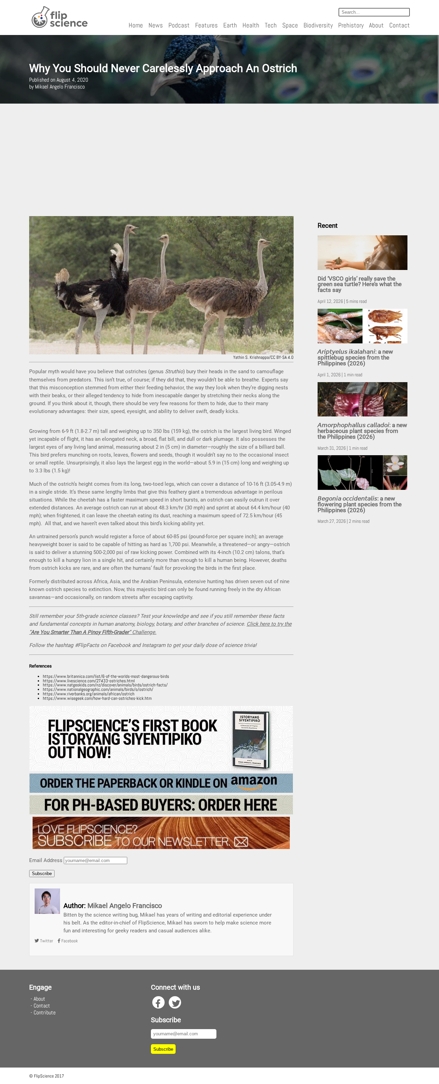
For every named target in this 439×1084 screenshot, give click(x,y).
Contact (399, 25)
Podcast (179, 25)
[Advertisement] (219, 160)
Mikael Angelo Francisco (124, 906)
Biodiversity (318, 25)
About (376, 25)
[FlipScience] (59, 26)
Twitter (46, 941)
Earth (230, 25)
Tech (271, 25)
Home (136, 25)
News (156, 25)
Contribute (45, 1012)
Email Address (45, 860)
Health (250, 25)
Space (290, 25)
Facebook (69, 941)
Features (206, 25)
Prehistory (351, 25)
